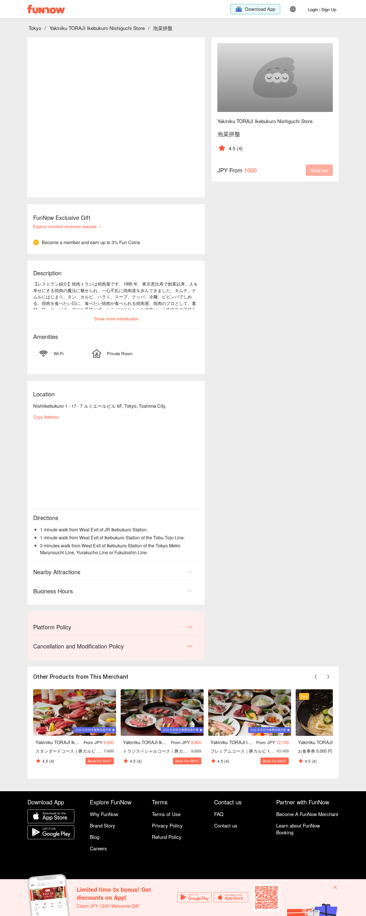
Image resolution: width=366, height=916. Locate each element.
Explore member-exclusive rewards (65, 226)
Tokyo (35, 27)
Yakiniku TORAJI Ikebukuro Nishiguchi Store (97, 27)
